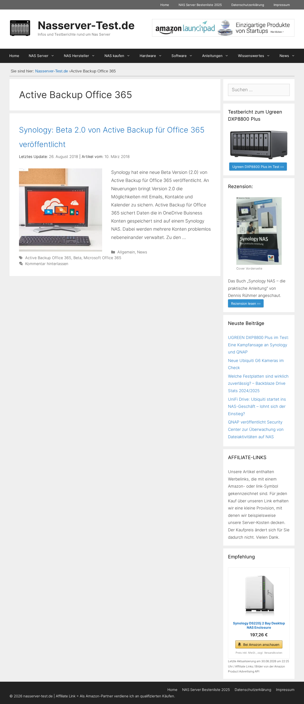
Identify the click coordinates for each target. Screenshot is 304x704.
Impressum (282, 5)
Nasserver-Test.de (86, 25)
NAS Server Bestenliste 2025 (200, 5)
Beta (77, 257)
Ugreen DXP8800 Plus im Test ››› (258, 167)
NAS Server (38, 55)
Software (179, 55)
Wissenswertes (251, 55)
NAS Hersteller (76, 55)
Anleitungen (212, 55)
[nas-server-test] (223, 35)
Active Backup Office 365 (48, 257)
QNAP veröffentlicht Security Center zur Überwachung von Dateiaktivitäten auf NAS (256, 429)
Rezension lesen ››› (246, 303)
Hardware (148, 55)
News (284, 55)
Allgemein (126, 252)
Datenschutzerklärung (247, 5)
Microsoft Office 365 (102, 257)
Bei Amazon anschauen (261, 644)
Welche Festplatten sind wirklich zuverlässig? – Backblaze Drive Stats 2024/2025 (258, 383)
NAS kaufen (114, 55)
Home (164, 5)
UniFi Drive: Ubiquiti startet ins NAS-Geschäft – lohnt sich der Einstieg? (257, 406)
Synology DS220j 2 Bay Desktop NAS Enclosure (259, 625)
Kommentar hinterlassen (46, 263)
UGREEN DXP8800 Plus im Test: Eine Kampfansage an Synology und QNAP (258, 344)
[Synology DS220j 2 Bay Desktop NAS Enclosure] (259, 595)
